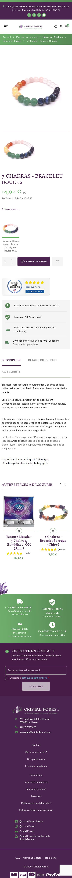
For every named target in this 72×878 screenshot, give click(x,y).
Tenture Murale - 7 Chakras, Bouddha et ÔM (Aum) (19, 542)
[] (19, 531)
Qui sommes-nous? (36, 752)
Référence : (8, 198)
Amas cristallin (19, 440)
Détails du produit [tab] (42, 360)
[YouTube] (44, 15)
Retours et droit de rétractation (36, 810)
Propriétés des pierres (36, 782)
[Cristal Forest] (36, 711)
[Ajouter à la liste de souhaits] (57, 261)
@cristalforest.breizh (31, 821)
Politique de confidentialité (36, 803)
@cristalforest (27, 826)
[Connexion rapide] (61, 26)
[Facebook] (29, 15)
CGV (17, 857)
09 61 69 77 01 (28, 727)
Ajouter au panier (35, 261)
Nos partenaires (36, 759)
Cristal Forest (26, 831)
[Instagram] (34, 15)
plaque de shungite (40, 444)
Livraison (36, 796)
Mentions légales (32, 857)
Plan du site (50, 857)
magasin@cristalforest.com (35, 732)
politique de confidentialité (34, 677)
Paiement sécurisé (36, 789)
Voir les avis (34, 291)
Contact (36, 745)
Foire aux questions (36, 766)
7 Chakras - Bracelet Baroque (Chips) (53, 540)
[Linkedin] (39, 15)
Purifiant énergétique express (50, 437)
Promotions (36, 775)
